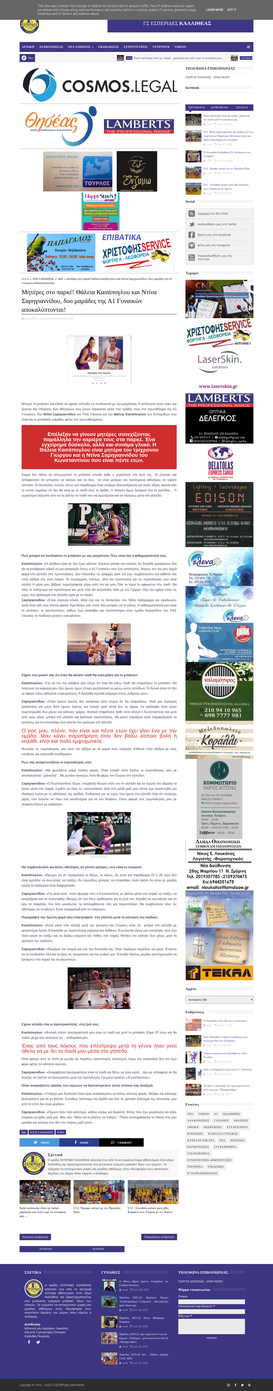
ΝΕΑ (222, 1140)
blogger (98, 1249)
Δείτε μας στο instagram (214, 245)
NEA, (71, 318)
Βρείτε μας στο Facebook (214, 235)
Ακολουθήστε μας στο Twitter (217, 224)
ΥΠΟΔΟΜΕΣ (216, 1166)
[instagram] (228, 1385)
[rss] (249, 1385)
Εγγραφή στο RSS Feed (213, 213)
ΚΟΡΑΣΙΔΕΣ (195, 1133)
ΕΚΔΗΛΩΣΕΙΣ (108, 46)
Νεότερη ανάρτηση (35, 1237)
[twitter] (38, 1342)
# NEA (60, 1132)
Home (25, 279)
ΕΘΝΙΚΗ (193, 1127)
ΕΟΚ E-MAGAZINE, (57, 318)
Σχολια (242, 107)
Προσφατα (196, 107)
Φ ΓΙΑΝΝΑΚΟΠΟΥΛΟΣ (202, 1173)
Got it (231, 9)
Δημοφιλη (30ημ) (219, 108)
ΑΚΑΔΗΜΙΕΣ (231, 1114)
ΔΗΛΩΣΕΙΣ (241, 1120)
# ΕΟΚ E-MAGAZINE (41, 1132)
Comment (125, 1142)
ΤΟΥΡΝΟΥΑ (161, 46)
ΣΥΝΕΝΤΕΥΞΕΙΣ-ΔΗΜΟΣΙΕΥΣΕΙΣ (209, 1160)
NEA (89, 58)
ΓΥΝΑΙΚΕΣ (221, 1120)
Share (84, 1142)
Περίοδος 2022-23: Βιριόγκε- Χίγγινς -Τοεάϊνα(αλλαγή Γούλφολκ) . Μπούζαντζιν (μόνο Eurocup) (143, 1301)
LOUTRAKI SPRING (209, 58)
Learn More (214, 9)
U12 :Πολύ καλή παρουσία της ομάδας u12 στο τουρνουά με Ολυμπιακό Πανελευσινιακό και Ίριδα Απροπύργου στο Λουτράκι (228, 135)
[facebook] (29, 1342)
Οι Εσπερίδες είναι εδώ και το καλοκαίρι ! (225, 1020)
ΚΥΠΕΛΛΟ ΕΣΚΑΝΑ (200, 1140)
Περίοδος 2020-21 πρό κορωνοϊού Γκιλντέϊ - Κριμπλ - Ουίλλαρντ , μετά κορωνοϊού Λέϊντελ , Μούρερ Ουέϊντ (143, 1338)
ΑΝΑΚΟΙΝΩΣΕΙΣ (51, 46)
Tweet (45, 1142)
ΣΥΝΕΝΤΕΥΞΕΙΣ (136, 46)
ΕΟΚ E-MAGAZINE (43, 279)
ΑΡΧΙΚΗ (28, 46)
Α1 (216, 1114)
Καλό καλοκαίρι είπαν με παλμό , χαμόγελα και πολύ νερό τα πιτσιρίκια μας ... (139, 58)
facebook (46, 1249)
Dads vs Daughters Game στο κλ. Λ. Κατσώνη (227, 1069)
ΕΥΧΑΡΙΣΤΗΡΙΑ (237, 1127)
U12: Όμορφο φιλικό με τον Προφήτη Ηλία (97, 1210)
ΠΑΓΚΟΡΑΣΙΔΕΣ (198, 1147)
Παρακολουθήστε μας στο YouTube (215, 257)
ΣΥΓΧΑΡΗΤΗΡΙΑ (225, 1147)
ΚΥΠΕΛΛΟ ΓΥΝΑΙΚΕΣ (223, 1133)
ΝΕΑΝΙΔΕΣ (237, 1140)
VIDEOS (180, 46)
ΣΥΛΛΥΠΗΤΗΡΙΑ (198, 1153)
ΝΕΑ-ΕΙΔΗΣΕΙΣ (79, 46)
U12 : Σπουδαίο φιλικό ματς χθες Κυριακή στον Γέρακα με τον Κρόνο (150, 1210)
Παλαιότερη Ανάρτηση (159, 1237)
